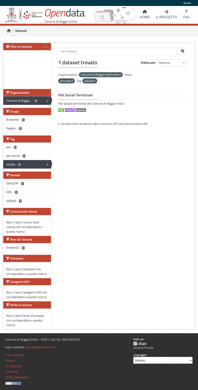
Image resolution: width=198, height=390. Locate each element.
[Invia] (183, 51)
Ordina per (148, 62)
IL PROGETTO (166, 17)
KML (61, 110)
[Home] (9, 30)
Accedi (187, 3)
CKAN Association (17, 377)
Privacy (10, 360)
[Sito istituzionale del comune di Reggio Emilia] (23, 15)
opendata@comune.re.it (40, 347)
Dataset (21, 30)
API (115, 124)
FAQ (186, 17)
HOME (145, 17)
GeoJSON (70, 110)
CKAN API (11, 371)
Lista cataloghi (15, 355)
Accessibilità (13, 366)
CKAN (139, 344)
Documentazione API (135, 124)
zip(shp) (81, 110)
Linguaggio (139, 355)
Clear (45, 46)
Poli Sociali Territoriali (75, 95)
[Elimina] (120, 74)
